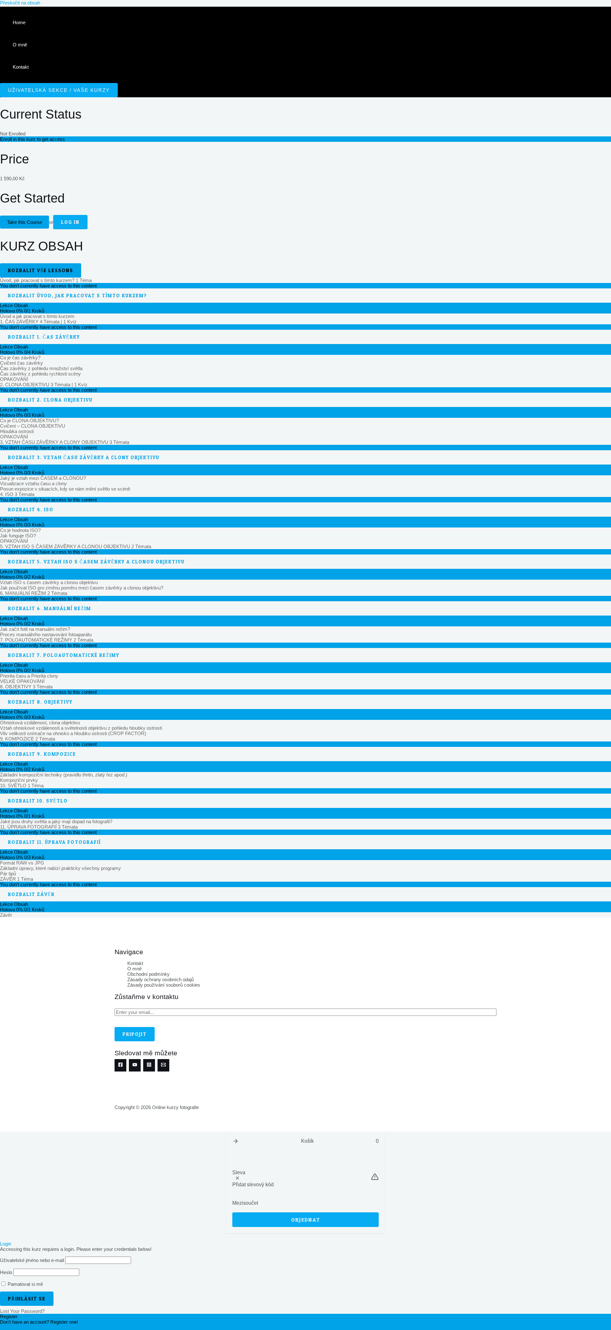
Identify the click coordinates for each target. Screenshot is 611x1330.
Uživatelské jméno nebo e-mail (32, 1260)
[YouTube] (135, 1065)
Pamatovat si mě (24, 1284)
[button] (235, 1141)
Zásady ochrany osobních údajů (160, 979)
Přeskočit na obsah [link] (20, 2)
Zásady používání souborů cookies (163, 985)
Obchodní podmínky (148, 974)
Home (19, 22)
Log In (70, 222)
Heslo (6, 1272)
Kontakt (21, 67)
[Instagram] (149, 1065)
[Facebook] (120, 1065)
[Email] (163, 1065)
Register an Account (21, 1327)
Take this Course (24, 222)
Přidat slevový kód (253, 1184)
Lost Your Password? (22, 1311)
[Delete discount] (237, 1178)
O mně (20, 44)
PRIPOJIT (135, 1034)
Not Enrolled (12, 133)
